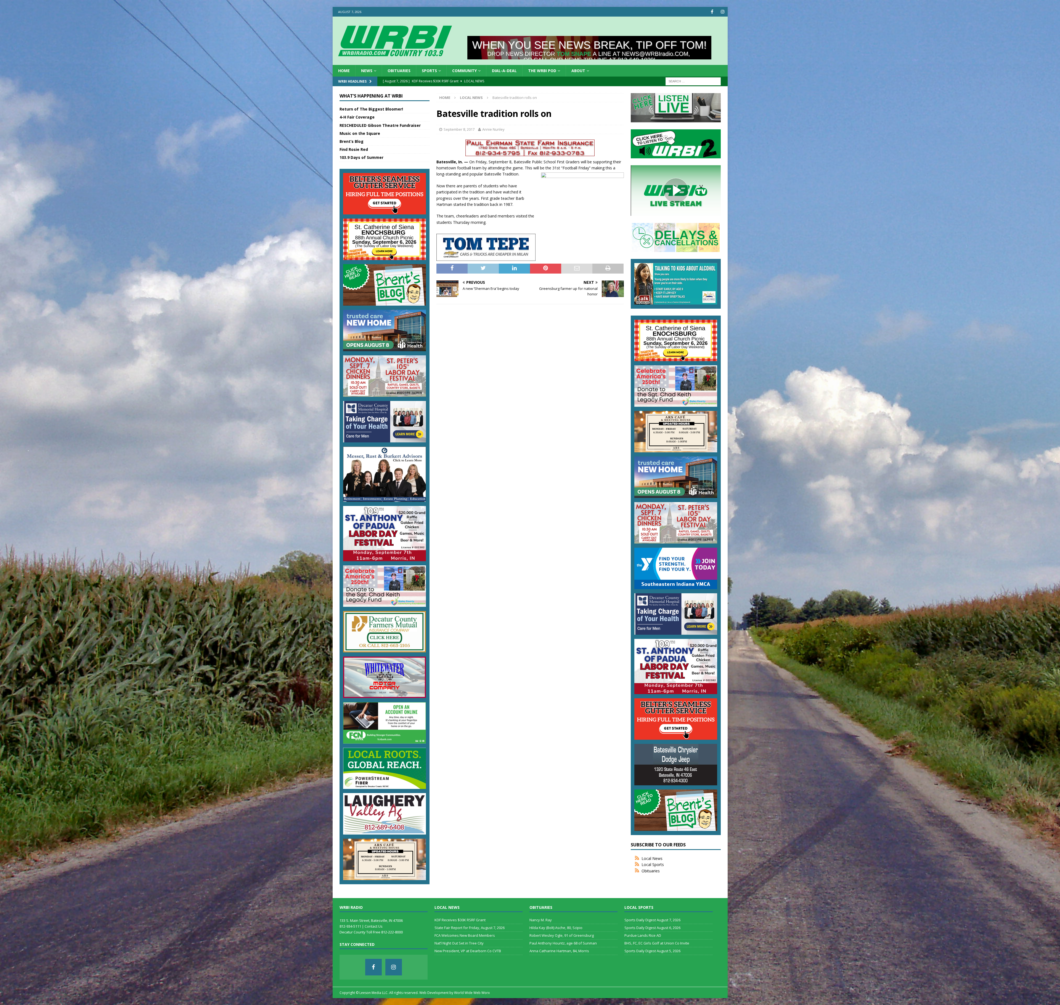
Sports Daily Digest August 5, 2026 (652, 950)
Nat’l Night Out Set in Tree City (459, 943)
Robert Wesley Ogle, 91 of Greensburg (561, 935)
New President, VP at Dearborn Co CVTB (467, 950)
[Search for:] (693, 81)
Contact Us (374, 926)
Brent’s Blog (352, 141)
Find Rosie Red (354, 149)
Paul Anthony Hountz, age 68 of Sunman (563, 943)
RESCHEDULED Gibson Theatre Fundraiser (380, 125)
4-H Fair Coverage (357, 117)
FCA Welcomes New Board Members (464, 935)
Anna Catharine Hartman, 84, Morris (559, 950)
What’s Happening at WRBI (371, 96)
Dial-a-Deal (504, 70)
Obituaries (399, 70)
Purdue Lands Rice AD (642, 935)
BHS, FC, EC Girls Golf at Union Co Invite (656, 943)
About (578, 70)
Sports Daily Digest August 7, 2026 (652, 919)
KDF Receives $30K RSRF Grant (460, 919)
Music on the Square (360, 133)
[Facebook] (712, 12)
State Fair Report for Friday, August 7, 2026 (469, 927)
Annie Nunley (493, 129)
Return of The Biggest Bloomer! (371, 109)
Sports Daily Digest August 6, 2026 (652, 927)
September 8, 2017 (459, 129)
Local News (652, 858)
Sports (429, 70)
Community (464, 70)
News (366, 70)
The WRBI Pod (542, 70)
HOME (344, 70)
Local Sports (653, 864)
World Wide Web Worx (472, 992)
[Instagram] (723, 12)
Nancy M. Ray (540, 919)
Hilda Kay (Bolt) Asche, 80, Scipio (555, 927)
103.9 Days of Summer (361, 157)
